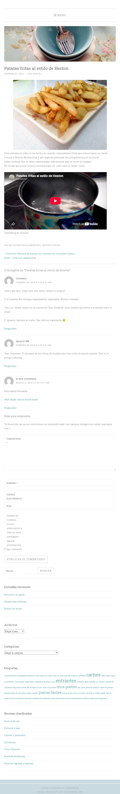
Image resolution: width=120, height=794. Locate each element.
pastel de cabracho (93, 687)
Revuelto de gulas (14, 594)
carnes (93, 674)
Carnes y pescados (14, 735)
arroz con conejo (46, 676)
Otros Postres (12, 749)
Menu (61, 15)
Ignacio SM (22, 341)
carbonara (82, 676)
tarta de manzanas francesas (20, 698)
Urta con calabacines (20, 257)
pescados (35, 693)
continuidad (19, 682)
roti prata (81, 693)
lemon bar (25, 687)
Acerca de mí (11, 721)
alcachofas (31, 676)
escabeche (80, 682)
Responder (10, 328)
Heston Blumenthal (28, 245)
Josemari (21, 278)
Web (8, 506)
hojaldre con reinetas (97, 682)
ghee (87, 682)
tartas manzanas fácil (73, 698)
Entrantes (10, 742)
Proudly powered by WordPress (60, 788)
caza (103, 676)
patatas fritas (51, 245)
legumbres (17, 687)
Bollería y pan (12, 728)
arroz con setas (58, 676)
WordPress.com (73, 792)
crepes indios (29, 682)
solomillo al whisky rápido (95, 693)
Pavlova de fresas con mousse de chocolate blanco (39, 253)
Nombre (12, 483)
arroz (38, 676)
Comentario (13, 441)
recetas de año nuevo (70, 693)
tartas (53, 698)
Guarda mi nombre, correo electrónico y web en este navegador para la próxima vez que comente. (14, 532)
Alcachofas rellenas (15, 601)
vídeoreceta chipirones (98, 698)
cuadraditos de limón (42, 682)
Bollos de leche (13, 608)
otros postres (67, 687)
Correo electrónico (13, 498)
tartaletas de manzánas (41, 698)
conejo (107, 676)
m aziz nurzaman (26, 378)
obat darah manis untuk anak (21, 399)
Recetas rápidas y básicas (18, 763)
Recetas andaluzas (14, 756)
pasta (83, 687)
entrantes (66, 681)
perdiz (29, 693)
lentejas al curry (36, 687)
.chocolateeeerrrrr (10, 676)
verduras (86, 698)
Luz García (34, 73)
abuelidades (22, 676)
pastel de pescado (106, 687)
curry (53, 682)
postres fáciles (50, 692)
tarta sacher (60, 698)
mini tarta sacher (49, 687)
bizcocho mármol (71, 676)
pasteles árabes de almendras (15, 693)
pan (79, 687)
